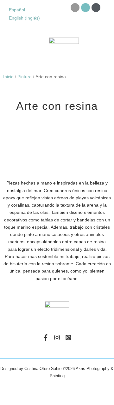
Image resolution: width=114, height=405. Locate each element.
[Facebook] (45, 337)
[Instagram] (57, 337)
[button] (9, 50)
